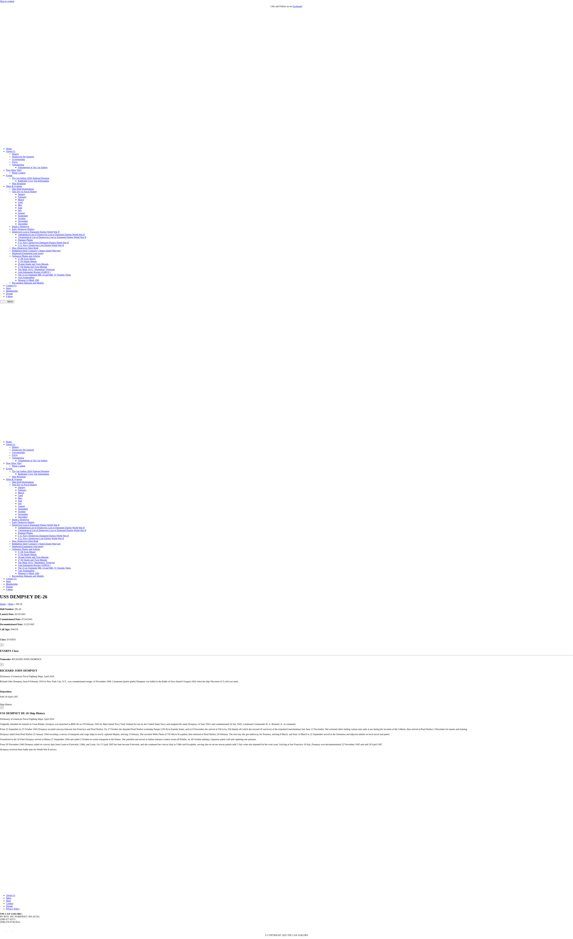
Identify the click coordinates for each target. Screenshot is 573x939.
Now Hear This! (13, 170)
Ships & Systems (14, 186)
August (21, 213)
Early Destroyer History (23, 229)
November (23, 221)
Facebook (297, 6)
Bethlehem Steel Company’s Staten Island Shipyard (36, 250)
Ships (10, 604)
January (21, 194)
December (23, 224)
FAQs (15, 162)
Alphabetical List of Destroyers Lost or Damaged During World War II (51, 234)
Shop (8, 900)
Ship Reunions (19, 183)
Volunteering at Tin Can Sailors (32, 167)
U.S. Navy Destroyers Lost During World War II (41, 245)
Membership (12, 291)
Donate (9, 293)
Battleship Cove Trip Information (33, 181)
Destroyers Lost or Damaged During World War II (35, 232)
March (21, 199)
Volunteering (18, 164)
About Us (10, 151)
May (20, 205)
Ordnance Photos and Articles (26, 256)
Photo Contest (18, 173)
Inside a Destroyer (20, 226)
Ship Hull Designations (23, 189)
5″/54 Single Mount (27, 261)
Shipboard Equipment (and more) (27, 253)
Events (9, 175)
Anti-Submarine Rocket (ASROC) (34, 272)
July (20, 210)
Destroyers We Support (23, 156)
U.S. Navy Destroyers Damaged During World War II (43, 242)
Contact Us (11, 285)
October (22, 218)
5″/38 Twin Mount (27, 258)
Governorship (18, 159)
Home (9, 148)
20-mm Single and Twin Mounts (33, 264)
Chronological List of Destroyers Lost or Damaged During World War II (52, 237)
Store (8, 288)
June (20, 207)
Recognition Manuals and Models (28, 283)
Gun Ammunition (26, 277)
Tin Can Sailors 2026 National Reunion (30, 178)
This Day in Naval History (24, 191)
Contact (9, 903)
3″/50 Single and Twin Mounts (32, 267)
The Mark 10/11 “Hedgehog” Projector (36, 269)
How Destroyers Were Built (25, 248)
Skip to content (7, 1)
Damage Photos (25, 240)
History (15, 154)
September (23, 216)
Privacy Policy (13, 909)
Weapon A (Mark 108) (28, 280)
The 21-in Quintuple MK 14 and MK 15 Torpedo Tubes (44, 275)
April (20, 202)
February (22, 197)
